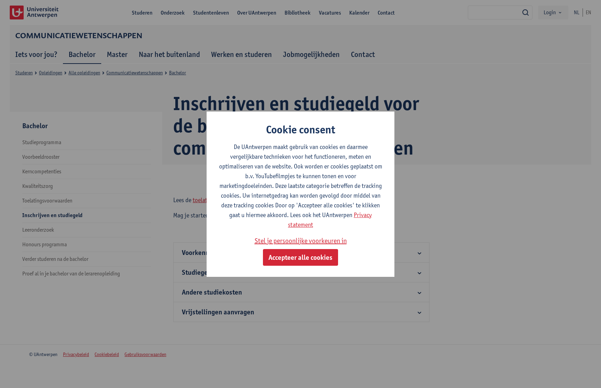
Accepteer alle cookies (300, 257)
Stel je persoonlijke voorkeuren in (301, 241)
